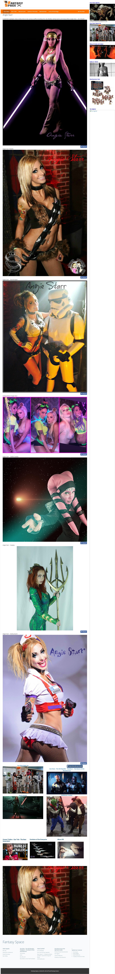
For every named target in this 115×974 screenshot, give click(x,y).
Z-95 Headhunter (41, 959)
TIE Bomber (22, 953)
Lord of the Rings (54, 11)
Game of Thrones (32, 11)
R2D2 (21, 955)
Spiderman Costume (77, 950)
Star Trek (14, 11)
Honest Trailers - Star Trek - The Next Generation (14, 840)
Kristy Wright (76, 953)
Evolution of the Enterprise (38, 839)
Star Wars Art (23, 957)
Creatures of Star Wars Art (60, 957)
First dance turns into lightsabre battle (60, 949)
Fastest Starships (6, 954)
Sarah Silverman (76, 955)
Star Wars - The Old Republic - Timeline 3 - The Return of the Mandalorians (27, 950)
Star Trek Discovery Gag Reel (43, 952)
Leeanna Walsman (58, 955)
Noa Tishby (5, 956)
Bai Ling (4, 950)
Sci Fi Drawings (40, 950)
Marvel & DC (22, 11)
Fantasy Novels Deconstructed (61, 951)
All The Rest (81, 11)
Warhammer (43, 11)
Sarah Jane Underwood (8, 952)
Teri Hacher (75, 952)
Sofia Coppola (6, 948)
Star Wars (6, 11)
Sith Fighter (57, 953)
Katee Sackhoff (40, 948)
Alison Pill (60, 839)
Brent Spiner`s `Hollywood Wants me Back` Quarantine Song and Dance (44, 956)
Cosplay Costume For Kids (79, 956)
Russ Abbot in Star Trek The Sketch (27, 958)
